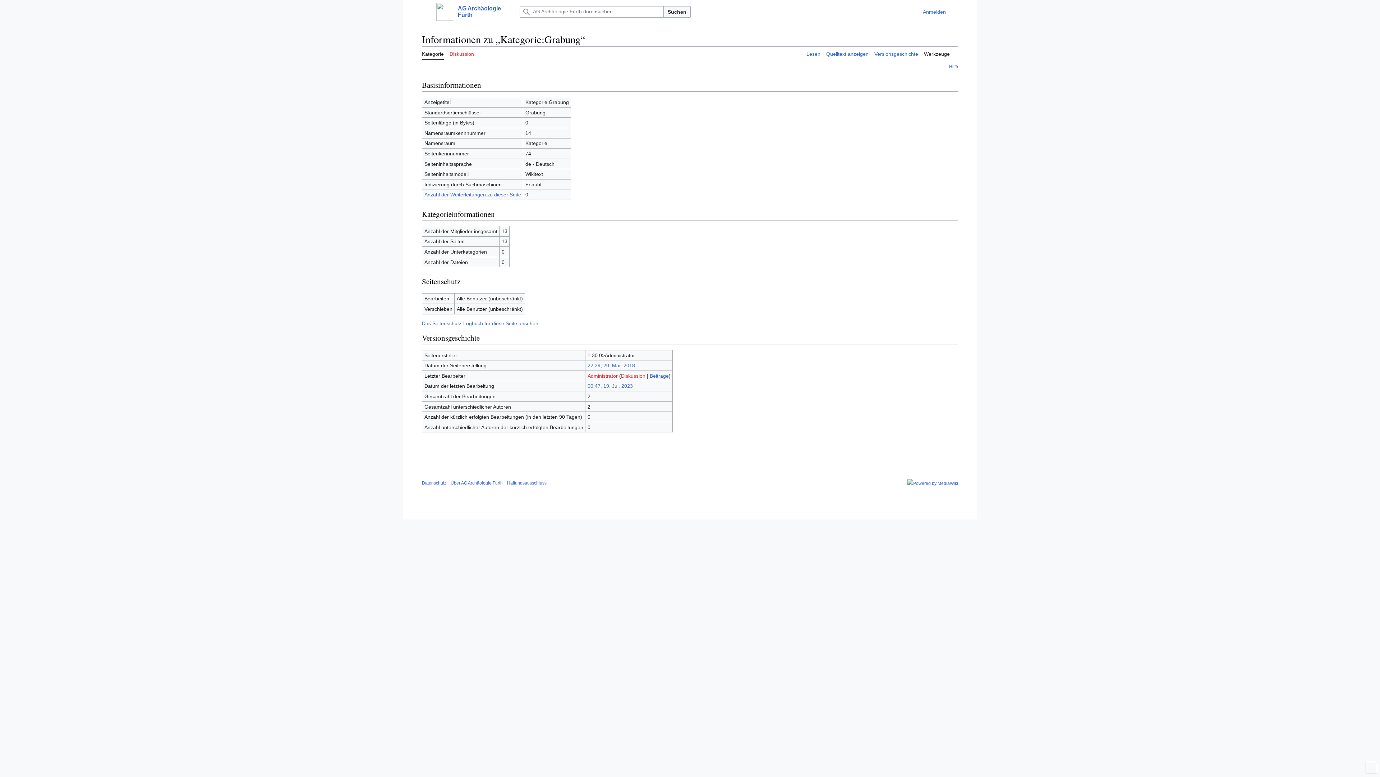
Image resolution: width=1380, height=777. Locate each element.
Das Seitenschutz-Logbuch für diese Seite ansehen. (481, 323)
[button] (425, 12)
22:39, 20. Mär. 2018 (611, 365)
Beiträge (659, 376)
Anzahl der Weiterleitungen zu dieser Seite (472, 194)
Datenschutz (434, 483)
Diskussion (633, 376)
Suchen (677, 12)
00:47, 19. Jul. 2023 (610, 386)
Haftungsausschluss (527, 483)
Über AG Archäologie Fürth (477, 483)
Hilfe (953, 66)
